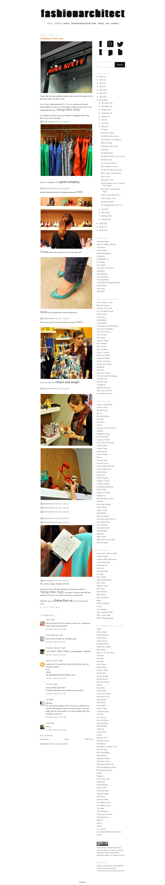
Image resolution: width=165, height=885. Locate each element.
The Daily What (102, 800)
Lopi (51, 607)
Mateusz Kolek (102, 586)
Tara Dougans (102, 609)
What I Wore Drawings (105, 618)
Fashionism (101, 317)
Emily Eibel (101, 688)
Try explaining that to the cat (111, 205)
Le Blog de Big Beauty (105, 487)
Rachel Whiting (102, 785)
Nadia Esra (101, 496)
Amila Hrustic (102, 638)
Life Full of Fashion (104, 332)
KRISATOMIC (102, 726)
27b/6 (99, 629)
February (105, 216)
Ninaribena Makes (103, 758)
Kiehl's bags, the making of (111, 140)
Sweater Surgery (103, 794)
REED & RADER (103, 603)
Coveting (104, 129)
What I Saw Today (103, 615)
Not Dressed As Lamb (105, 499)
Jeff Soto (100, 714)
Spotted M (100, 367)
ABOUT (50, 24)
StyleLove (100, 370)
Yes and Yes (101, 829)
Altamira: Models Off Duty (106, 244)
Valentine (100, 534)
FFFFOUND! (101, 691)
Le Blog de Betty (103, 484)
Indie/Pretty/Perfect (104, 580)
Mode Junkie (101, 490)
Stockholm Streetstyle (105, 268)
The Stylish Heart (103, 528)
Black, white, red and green (111, 173)
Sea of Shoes (102, 507)
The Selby (100, 808)
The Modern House (104, 805)
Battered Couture (103, 305)
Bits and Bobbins (103, 416)
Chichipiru (100, 655)
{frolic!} (99, 835)
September (105, 113)
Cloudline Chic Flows (104, 308)
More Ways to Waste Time (107, 747)
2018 (101, 77)
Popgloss (100, 776)
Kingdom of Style (103, 481)
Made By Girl (101, 738)
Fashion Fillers (102, 446)
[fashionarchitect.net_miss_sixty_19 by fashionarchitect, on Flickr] (55, 522)
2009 (101, 227)
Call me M (49, 684)
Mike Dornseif (102, 592)
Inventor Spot (102, 708)
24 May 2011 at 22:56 (56, 730)
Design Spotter (102, 679)
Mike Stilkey (101, 595)
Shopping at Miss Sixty (109, 146)
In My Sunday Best (104, 469)
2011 (101, 100)
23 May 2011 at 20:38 (56, 678)
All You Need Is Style (105, 302)
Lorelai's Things (102, 341)
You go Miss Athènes (109, 163)
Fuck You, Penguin (104, 694)
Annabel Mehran (103, 644)
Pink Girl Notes (102, 349)
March (104, 213)
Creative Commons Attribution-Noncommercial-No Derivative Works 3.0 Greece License (111, 852)
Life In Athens (102, 335)
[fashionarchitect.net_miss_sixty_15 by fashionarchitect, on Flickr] (55, 504)
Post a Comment (46, 736)
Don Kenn (100, 568)
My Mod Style (102, 750)
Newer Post (44, 739)
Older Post (89, 739)
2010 (101, 224)
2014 (101, 90)
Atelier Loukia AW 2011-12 (110, 195)
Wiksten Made (102, 543)
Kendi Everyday (103, 478)
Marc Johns (101, 583)
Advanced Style (103, 242)
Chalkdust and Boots (53, 648)
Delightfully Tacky (103, 434)
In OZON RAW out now (109, 136)
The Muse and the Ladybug (107, 376)
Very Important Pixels (105, 612)
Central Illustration (103, 562)
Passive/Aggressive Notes (107, 767)
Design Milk (101, 673)
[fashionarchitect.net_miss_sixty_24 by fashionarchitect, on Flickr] (55, 581)
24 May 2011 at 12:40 (56, 717)
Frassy (99, 457)
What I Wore (101, 537)
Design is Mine (102, 670)
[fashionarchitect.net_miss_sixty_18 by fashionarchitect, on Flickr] (55, 512)
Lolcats (99, 735)
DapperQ (100, 431)
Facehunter (101, 247)
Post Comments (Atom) (59, 744)
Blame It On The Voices (106, 653)
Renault (43, 104)
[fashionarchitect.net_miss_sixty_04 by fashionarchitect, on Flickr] (55, 188)
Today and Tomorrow (104, 814)
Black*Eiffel (101, 650)
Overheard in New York (105, 764)
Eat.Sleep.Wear (102, 437)
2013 (101, 93)
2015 (101, 87)
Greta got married (107, 133)
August (104, 116)
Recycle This (101, 788)
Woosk (99, 823)
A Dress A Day (102, 407)
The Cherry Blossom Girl (106, 519)
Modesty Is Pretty (103, 493)
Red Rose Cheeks (103, 355)
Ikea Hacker (101, 703)
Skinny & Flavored (103, 361)
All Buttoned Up (102, 635)
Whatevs (100, 820)
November (105, 106)
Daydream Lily (102, 565)
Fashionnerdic (102, 452)
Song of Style (102, 510)
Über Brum (101, 291)
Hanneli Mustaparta (104, 253)
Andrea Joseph (102, 556)
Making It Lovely (103, 741)
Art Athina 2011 (106, 160)
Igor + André (101, 577)
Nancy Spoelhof (103, 598)
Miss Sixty (66, 104)
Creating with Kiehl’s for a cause (113, 156)
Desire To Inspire (103, 682)
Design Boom (102, 667)
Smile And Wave (103, 791)
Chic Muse (101, 422)
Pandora (100, 501)
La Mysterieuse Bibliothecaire (108, 326)
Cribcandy (100, 661)
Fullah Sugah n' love (108, 198)
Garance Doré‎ (102, 460)
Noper (99, 600)
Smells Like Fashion (104, 364)
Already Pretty (102, 410)
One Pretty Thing (103, 761)
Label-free (100, 729)
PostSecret (101, 782)
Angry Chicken (102, 641)
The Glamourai (102, 525)
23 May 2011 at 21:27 (56, 694)
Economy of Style (103, 440)
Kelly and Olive (102, 723)
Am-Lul (99, 413)
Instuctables (101, 705)
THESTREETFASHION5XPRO (108, 283)
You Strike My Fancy (104, 394)
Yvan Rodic (101, 289)
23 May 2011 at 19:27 (56, 655)
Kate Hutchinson (103, 720)
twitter (42, 604)
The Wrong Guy (102, 811)
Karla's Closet (102, 472)
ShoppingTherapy (52, 635)
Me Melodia (101, 744)
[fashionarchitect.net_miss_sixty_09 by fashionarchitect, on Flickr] (55, 388)
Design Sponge (102, 676)
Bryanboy (100, 419)
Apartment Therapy (104, 647)
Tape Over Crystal (103, 373)
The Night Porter (107, 153)
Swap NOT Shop (107, 180)
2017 (101, 80)
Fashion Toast (102, 449)
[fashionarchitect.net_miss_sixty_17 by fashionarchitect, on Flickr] (55, 508)
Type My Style (102, 382)
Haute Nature (101, 700)
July (103, 120)
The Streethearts (103, 280)
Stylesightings (102, 274)
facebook (79, 601)
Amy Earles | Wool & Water (107, 553)
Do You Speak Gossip (105, 311)
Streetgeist (101, 271)
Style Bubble (101, 513)
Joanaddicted (102, 320)
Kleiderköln (101, 256)
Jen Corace (101, 717)
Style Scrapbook (103, 516)
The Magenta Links (104, 802)
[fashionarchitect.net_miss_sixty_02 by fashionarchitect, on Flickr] (55, 122)
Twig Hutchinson (103, 817)
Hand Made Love (103, 697)
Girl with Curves (103, 463)
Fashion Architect (113, 848)
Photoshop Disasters (104, 770)
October (104, 110)
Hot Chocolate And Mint (105, 466)
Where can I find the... (105, 391)
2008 (101, 230)
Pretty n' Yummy (103, 352)
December (105, 103)
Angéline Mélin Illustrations (107, 559)
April (103, 209)
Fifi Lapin (100, 574)
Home (67, 739)
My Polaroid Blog (103, 752)
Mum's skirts (105, 176)
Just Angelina (102, 323)
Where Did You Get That (106, 540)
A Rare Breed (102, 632)
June (103, 123)
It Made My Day (103, 711)
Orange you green (107, 202)
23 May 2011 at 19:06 (56, 629)
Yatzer (99, 826)
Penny (48, 620)
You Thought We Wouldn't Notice (109, 832)
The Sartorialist (102, 277)
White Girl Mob (106, 143)
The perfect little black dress (111, 170)
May (103, 126)
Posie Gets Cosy (103, 779)
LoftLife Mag (101, 732)
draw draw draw (102, 571)
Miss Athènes (102, 344)
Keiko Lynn (101, 475)
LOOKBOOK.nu (103, 259)
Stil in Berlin (101, 265)
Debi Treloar (101, 664)
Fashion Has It (102, 314)
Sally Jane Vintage (104, 504)
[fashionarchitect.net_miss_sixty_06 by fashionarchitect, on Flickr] (55, 318)
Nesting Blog (101, 755)
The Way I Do (102, 379)
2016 (101, 83)
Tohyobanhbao (102, 531)
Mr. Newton (101, 262)
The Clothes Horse (104, 522)
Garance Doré (102, 250)
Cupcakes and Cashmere (106, 428)
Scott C (99, 606)
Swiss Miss (101, 797)
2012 (101, 97)
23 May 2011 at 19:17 (56, 642)
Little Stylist (101, 338)
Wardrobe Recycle (103, 388)
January (104, 219)
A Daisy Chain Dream (105, 404)
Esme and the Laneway (105, 443)
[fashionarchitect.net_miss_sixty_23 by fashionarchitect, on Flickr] (55, 518)
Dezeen (99, 685)
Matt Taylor (101, 589)
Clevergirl (100, 658)
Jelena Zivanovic (52, 661)
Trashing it (105, 150)
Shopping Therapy (103, 358)
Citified (99, 425)
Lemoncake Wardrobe (105, 329)
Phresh (99, 773)
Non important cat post (109, 166)
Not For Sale (101, 346)
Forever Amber (102, 454)
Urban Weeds (102, 286)
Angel (48, 723)
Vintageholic (101, 385)
